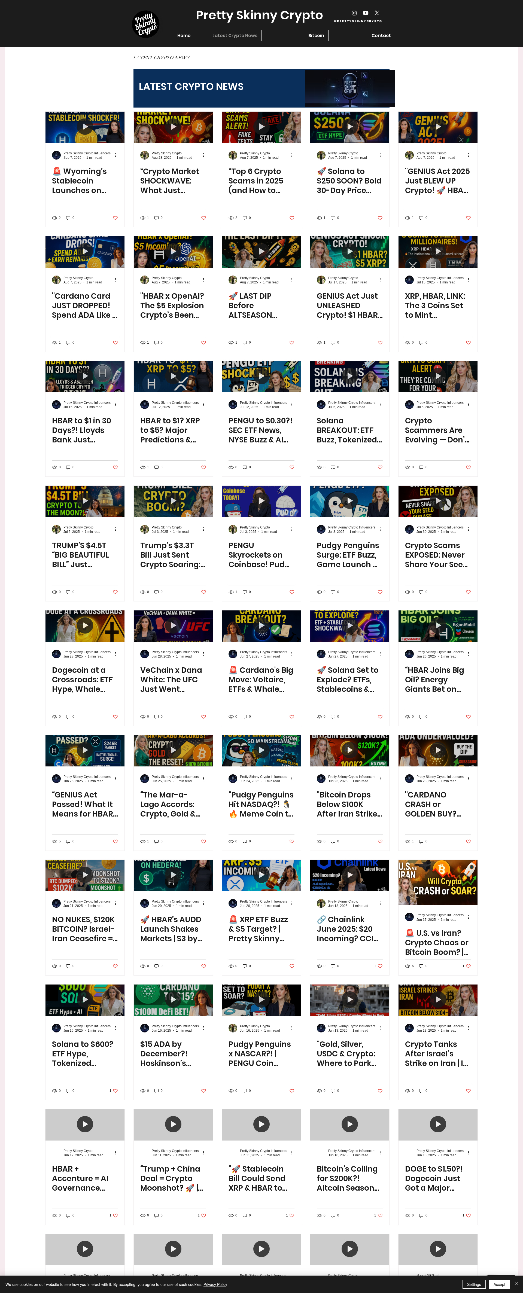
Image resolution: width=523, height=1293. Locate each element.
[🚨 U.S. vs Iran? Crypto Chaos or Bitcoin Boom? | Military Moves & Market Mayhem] (438, 882)
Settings (474, 1284)
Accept (499, 1284)
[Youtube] (366, 13)
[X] (377, 13)
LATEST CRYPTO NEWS (161, 58)
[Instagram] (354, 13)
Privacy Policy (215, 1284)
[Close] (516, 1284)
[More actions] (117, 155)
